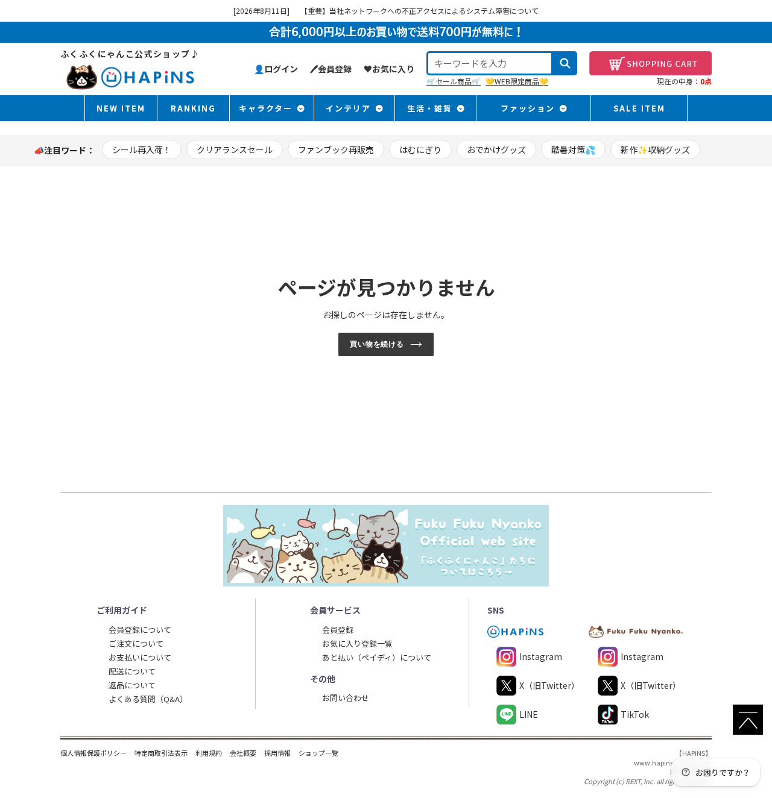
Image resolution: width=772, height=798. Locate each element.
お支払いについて (140, 657)
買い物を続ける (377, 344)
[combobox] (489, 63)
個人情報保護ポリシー (93, 753)
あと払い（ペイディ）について (376, 657)
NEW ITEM (120, 108)
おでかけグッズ (496, 149)
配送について (132, 671)
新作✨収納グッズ (655, 149)
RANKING (193, 108)
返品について (132, 685)
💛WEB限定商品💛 (517, 81)
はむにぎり (420, 149)
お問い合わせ (345, 698)
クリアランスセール (235, 149)
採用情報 (277, 753)
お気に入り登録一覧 (357, 643)
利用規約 (208, 753)
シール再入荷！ (141, 149)
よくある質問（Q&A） (148, 699)
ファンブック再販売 (336, 149)
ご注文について (136, 643)
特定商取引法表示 (161, 753)
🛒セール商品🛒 (453, 81)
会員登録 (337, 629)
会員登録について (140, 629)
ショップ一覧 (318, 753)
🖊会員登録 (331, 69)
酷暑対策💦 (573, 149)
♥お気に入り (389, 69)
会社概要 (243, 753)
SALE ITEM (639, 108)
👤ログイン (276, 69)
